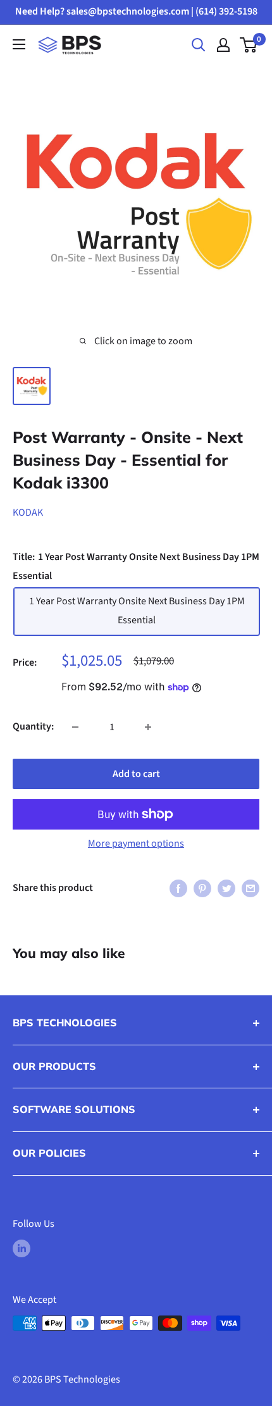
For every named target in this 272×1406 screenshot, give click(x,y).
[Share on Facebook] (178, 888)
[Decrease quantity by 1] (75, 727)
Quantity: (33, 726)
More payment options (136, 843)
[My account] (223, 45)
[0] (249, 45)
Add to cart (136, 774)
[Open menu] (19, 44)
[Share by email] (250, 888)
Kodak (28, 512)
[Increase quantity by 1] (148, 727)
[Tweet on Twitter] (226, 888)
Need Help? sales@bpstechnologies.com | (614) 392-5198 (136, 11)
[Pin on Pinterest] (202, 888)
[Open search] (199, 45)
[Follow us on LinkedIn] (21, 1248)
